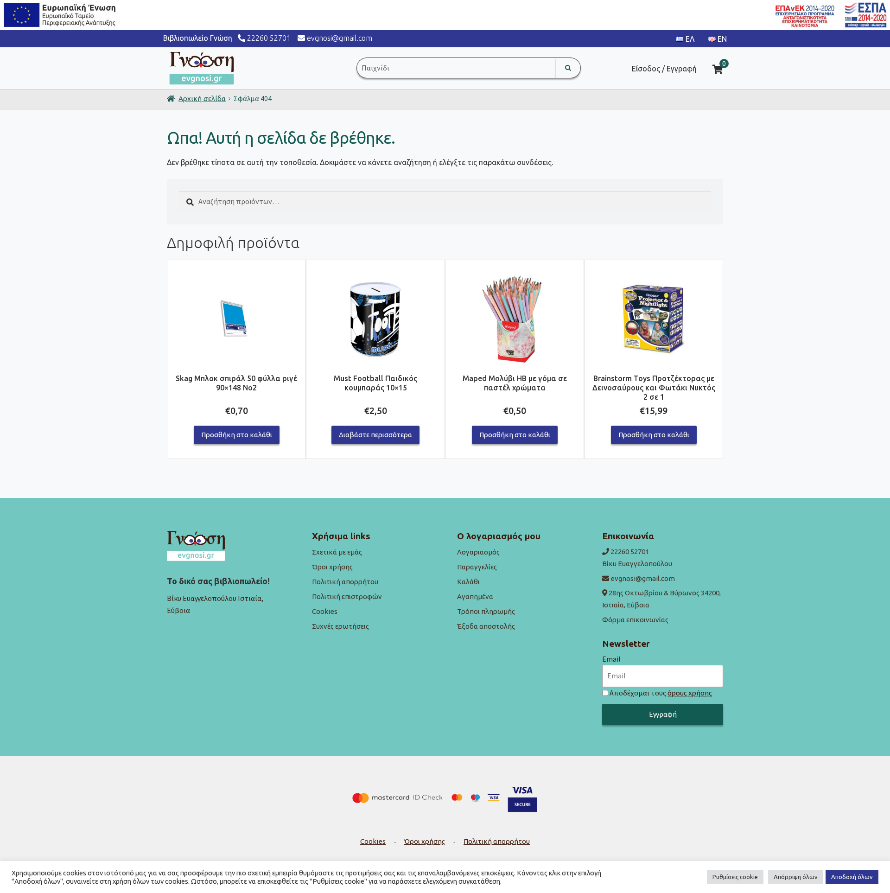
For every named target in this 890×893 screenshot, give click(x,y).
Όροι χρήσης (332, 567)
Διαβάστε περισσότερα (375, 435)
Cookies (324, 611)
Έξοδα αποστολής (486, 626)
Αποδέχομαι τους (661, 692)
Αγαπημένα (475, 596)
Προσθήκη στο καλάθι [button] (236, 435)
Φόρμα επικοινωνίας (635, 620)
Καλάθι (468, 582)
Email (611, 658)
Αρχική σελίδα (202, 98)
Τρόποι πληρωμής (486, 611)
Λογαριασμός (478, 552)
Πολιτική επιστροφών (347, 596)
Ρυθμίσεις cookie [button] (735, 877)
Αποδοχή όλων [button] (852, 877)
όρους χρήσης (690, 693)
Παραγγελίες (477, 567)
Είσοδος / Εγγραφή (664, 68)
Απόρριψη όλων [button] (796, 877)
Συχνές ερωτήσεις (340, 626)
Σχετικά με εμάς (337, 552)
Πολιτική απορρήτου (345, 582)
